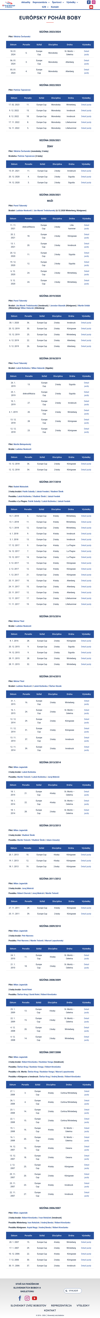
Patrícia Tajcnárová (22, 90)
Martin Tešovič (23, 777)
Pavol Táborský (20, 205)
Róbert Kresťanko (49, 994)
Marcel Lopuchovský (54, 940)
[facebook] (89, 2)
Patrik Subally (28, 491)
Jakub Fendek (42, 491)
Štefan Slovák (55, 686)
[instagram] (93, 2)
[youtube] (91, 7)
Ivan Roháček (45, 1218)
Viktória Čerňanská (22, 36)
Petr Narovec (27, 936)
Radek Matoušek (21, 486)
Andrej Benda (57, 1076)
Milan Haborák (27, 308)
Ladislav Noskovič (24, 210)
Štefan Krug (33, 1072)
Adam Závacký (53, 840)
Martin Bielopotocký (22, 444)
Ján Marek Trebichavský (44, 210)
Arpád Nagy (32, 1227)
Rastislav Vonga (46, 1062)
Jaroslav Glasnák (57, 305)
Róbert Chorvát (23, 893)
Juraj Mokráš (53, 777)
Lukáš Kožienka (23, 368)
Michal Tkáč (19, 621)
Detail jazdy (86, 105)
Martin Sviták (84, 305)
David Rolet (27, 989)
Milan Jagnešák (21, 767)
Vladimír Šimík (57, 491)
